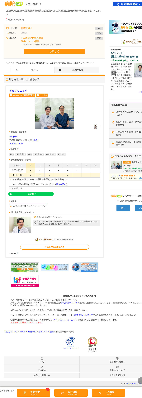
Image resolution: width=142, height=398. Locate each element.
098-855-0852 (16, 143)
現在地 (110, 392)
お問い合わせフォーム (63, 320)
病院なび (14, 2)
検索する (54, 51)
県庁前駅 (13, 136)
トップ (42, 362)
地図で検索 (77, 70)
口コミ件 (43, 95)
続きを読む (61, 184)
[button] (113, 73)
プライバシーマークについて (70, 348)
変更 (99, 28)
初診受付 (32, 194)
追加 (99, 33)
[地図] (35, 140)
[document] (54, 171)
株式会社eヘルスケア (70, 303)
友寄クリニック (18, 90)
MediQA (41, 370)
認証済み (127, 162)
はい (123, 208)
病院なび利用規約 (42, 375)
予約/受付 (35, 392)
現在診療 (72, 392)
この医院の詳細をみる (54, 247)
